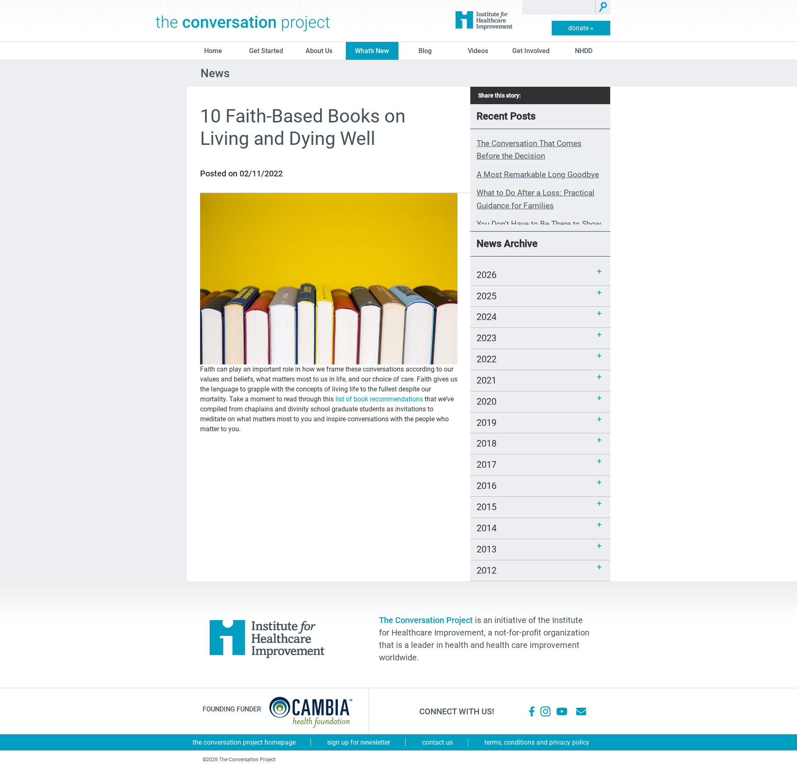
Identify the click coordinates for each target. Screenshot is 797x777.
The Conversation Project (242, 21)
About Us (319, 51)
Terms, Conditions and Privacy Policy (536, 742)
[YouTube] (561, 711)
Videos (478, 51)
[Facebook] (532, 711)
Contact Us (437, 742)
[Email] (581, 711)
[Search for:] (559, 7)
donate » (581, 28)
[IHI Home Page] (483, 20)
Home (213, 51)
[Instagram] (545, 711)
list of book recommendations (379, 399)
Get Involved (531, 51)
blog (425, 51)
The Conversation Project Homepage (244, 742)
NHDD (583, 51)
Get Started (266, 51)
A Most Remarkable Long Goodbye (538, 174)
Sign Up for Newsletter (358, 742)
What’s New (372, 51)
